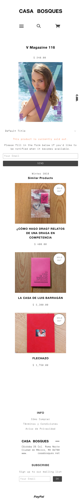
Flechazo (40, 358)
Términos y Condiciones (40, 424)
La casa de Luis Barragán (40, 297)
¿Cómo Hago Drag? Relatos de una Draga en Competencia (41, 233)
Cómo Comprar (40, 419)
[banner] (40, 10)
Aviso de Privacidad (40, 429)
